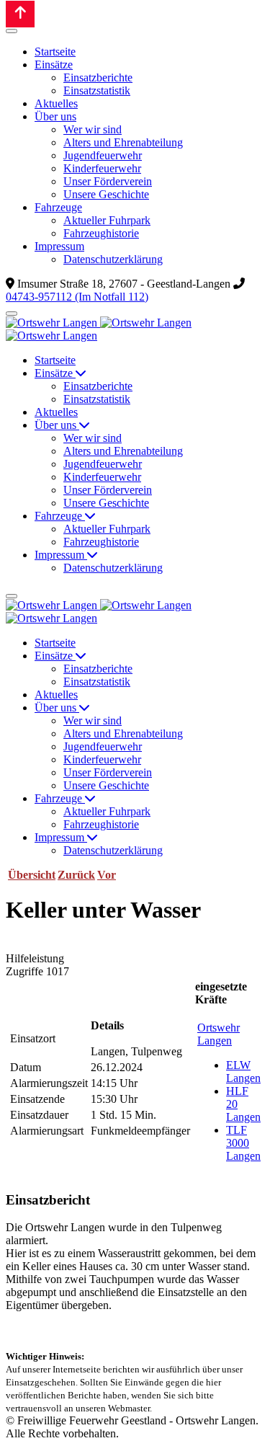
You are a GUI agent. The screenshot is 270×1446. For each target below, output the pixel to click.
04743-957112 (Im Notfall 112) (77, 296)
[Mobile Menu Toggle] (11, 31)
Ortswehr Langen (218, 1034)
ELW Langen (243, 1071)
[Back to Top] (20, 14)
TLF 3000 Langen (243, 1143)
